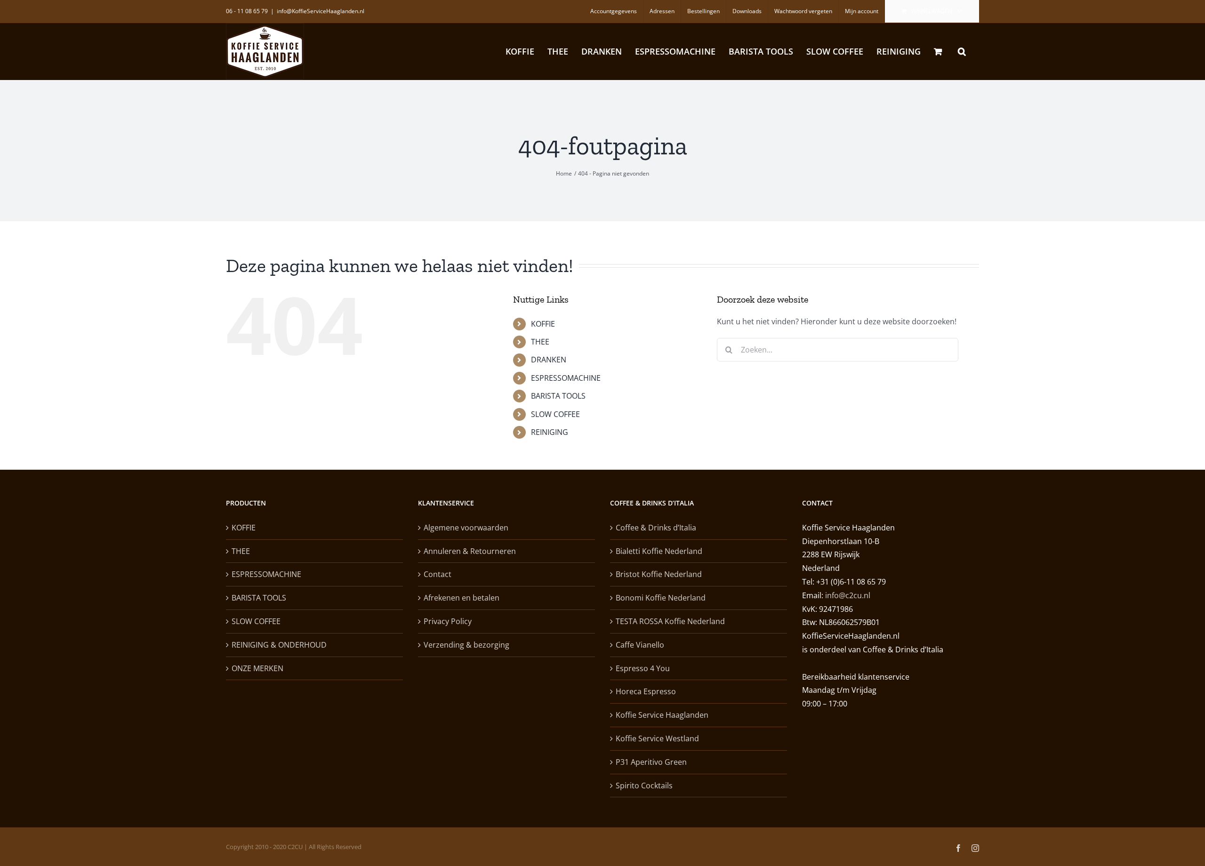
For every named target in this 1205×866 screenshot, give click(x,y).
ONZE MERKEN (257, 668)
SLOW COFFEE (555, 414)
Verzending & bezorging (466, 645)
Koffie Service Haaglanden (662, 715)
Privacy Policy (448, 621)
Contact (437, 574)
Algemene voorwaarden (466, 527)
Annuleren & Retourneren (470, 551)
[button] (962, 51)
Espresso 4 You (643, 668)
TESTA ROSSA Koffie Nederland (670, 621)
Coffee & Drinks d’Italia (656, 527)
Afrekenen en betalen (461, 598)
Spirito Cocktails (644, 785)
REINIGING (549, 432)
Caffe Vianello (640, 645)
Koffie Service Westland (657, 738)
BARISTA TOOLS (558, 396)
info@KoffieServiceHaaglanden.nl (320, 11)
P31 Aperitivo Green (651, 762)
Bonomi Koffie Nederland (661, 598)
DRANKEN (548, 359)
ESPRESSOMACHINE (566, 378)
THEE (540, 342)
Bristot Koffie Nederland (659, 574)
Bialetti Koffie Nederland (659, 551)
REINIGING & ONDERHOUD (279, 645)
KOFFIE (543, 324)
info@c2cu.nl (847, 595)
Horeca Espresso (646, 691)
